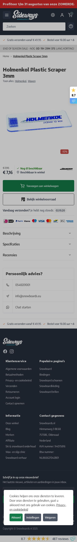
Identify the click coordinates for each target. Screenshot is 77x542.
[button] (38, 271)
